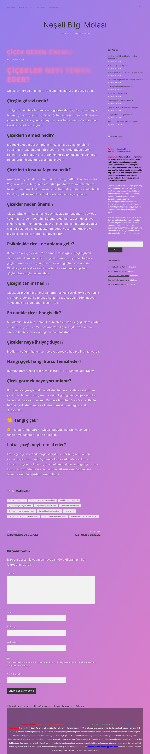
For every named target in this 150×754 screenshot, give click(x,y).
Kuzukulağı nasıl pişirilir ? (118, 66)
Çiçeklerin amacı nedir (70, 505)
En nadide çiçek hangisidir (49, 511)
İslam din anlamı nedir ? (117, 94)
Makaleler (23, 491)
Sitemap (80, 706)
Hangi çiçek (70, 511)
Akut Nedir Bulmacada (87, 534)
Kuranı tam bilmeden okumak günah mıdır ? (125, 73)
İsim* (10, 612)
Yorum (10, 573)
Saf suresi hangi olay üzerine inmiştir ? (123, 108)
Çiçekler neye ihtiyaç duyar (20, 505)
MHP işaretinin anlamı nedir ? (120, 87)
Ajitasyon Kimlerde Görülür (22, 534)
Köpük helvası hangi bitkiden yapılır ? (123, 122)
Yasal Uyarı (40, 7)
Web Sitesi (12, 642)
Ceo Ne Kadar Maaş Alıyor (118, 276)
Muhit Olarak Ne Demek (117, 267)
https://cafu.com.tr (43, 706)
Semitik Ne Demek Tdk (117, 284)
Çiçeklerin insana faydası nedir (21, 511)
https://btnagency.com (19, 706)
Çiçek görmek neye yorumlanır (42, 500)
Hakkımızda (53, 7)
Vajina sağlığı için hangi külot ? (120, 101)
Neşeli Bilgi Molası (75, 24)
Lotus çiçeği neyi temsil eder (54, 516)
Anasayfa (11, 7)
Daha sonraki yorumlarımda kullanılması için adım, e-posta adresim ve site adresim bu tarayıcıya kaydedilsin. (52, 664)
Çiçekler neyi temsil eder (46, 505)
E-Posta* (12, 627)
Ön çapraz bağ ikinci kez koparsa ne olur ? (125, 80)
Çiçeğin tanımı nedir (17, 500)
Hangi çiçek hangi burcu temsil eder (23, 516)
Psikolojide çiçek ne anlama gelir (84, 516)
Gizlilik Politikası (25, 7)
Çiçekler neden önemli (68, 500)
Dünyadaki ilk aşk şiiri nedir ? (120, 115)
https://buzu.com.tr (64, 706)
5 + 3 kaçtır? (14, 674)
